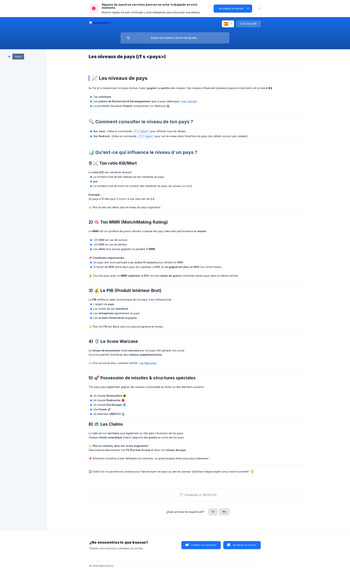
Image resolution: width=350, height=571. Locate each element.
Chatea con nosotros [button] (203, 544)
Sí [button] (213, 511)
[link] (16, 56)
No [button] (224, 511)
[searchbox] (175, 38)
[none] (259, 8)
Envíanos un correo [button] (244, 544)
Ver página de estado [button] (231, 8)
